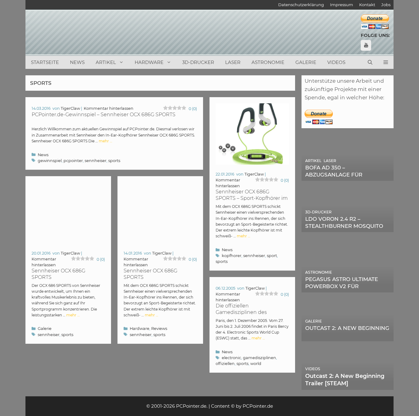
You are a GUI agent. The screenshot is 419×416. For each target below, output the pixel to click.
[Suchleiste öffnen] (370, 62)
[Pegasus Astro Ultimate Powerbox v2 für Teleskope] (348, 288)
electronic (231, 357)
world (255, 363)
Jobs (385, 4)
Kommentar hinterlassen (108, 108)
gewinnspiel (50, 160)
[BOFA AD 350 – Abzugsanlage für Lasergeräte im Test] (348, 176)
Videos (336, 62)
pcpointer (73, 160)
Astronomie (268, 62)
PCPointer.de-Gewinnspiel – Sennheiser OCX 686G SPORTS (103, 114)
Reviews (159, 328)
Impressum (341, 4)
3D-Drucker (198, 62)
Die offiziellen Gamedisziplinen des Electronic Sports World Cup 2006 (250, 315)
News (77, 62)
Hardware (149, 62)
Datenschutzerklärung (301, 4)
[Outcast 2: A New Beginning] (348, 337)
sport (272, 255)
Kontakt (367, 4)
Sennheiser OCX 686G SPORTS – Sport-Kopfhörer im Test (252, 198)
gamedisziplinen (259, 357)
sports (114, 160)
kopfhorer (231, 255)
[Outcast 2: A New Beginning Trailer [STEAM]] (348, 385)
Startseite (45, 62)
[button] (386, 62)
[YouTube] (366, 45)
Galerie (305, 62)
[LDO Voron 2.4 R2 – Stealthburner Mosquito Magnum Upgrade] (348, 228)
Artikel (106, 62)
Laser (232, 62)
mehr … (105, 141)
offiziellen (225, 363)
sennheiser (95, 160)
